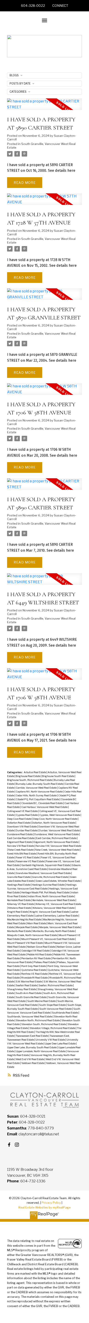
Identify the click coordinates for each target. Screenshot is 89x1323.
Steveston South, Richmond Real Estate (43, 1024)
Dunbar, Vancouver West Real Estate (59, 830)
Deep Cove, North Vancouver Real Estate (55, 818)
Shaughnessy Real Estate (22, 989)
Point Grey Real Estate (33, 966)
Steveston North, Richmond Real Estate (38, 1020)
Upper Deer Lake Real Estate (60, 1043)
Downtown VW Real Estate (22, 826)
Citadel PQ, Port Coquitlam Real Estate (38, 799)
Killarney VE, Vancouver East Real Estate (58, 904)
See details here (61, 170)
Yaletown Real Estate (33, 1063)
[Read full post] (44, 106)
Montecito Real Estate (19, 931)
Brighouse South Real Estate (58, 776)
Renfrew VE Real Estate (34, 973)
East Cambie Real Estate (21, 838)
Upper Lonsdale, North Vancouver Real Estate (41, 1051)
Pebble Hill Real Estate (39, 954)
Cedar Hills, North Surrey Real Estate (36, 795)
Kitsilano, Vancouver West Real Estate (54, 908)
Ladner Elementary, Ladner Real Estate (57, 915)
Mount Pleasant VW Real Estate (25, 943)
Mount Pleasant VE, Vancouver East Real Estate (48, 939)
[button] (33, 6)
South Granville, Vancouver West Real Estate (41, 145)
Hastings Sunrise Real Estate (48, 884)
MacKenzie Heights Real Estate (24, 919)
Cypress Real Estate (27, 815)
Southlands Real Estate (65, 1012)
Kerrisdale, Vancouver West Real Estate (54, 900)
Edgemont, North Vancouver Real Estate (56, 842)
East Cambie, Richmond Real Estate (56, 838)
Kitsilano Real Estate (19, 908)
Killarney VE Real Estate (20, 904)
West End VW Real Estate (30, 1059)
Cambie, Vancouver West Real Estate (36, 787)
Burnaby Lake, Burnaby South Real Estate (40, 783)
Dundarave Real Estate (20, 834)
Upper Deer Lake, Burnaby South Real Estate (32, 1047)
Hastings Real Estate (19, 884)
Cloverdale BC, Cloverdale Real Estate (42, 803)
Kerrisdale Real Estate (19, 900)
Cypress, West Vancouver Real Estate (60, 815)
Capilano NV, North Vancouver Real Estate (39, 791)
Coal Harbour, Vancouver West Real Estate (44, 807)
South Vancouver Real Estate (55, 1008)
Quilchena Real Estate (34, 970)
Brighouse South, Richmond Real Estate (30, 780)
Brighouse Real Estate (28, 776)
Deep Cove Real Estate (19, 818)
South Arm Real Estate (29, 993)
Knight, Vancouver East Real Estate (50, 911)
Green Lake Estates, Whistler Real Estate (58, 881)
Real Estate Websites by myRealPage (44, 1207)
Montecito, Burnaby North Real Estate (54, 931)
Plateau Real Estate (45, 962)
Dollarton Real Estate (19, 822)
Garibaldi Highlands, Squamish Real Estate (46, 865)
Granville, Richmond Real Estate (50, 877)
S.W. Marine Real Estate (29, 981)
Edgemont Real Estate (19, 842)
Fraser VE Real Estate (28, 857)
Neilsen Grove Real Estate (41, 946)
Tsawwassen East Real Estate (32, 1035)
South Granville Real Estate (31, 997)
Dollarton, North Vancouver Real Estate (54, 822)
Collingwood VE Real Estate (22, 811)
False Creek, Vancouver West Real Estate (57, 849)
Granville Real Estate (19, 877)
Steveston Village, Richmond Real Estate (53, 1028)
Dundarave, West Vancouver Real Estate (56, 834)
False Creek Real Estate (21, 849)
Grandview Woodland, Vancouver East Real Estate (43, 873)
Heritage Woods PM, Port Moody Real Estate (45, 892)
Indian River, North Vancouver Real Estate (51, 896)
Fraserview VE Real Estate (30, 861)
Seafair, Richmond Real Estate (56, 985)
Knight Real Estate (18, 911)
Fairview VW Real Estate (20, 846)
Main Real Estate (37, 923)
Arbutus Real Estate (35, 772)
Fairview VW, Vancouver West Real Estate (58, 846)
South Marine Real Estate (41, 1001)
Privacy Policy (51, 1202)
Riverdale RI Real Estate (34, 977)
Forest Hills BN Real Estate (22, 853)
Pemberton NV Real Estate (36, 958)
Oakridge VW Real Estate (35, 950)
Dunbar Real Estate (27, 830)
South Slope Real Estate (52, 1005)
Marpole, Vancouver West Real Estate (60, 927)
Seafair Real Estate (26, 985)
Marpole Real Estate (27, 927)
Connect (60, 6)
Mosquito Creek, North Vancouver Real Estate (32, 935)
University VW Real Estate (50, 1039)
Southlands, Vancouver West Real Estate (30, 1016)
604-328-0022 (33, 6)
